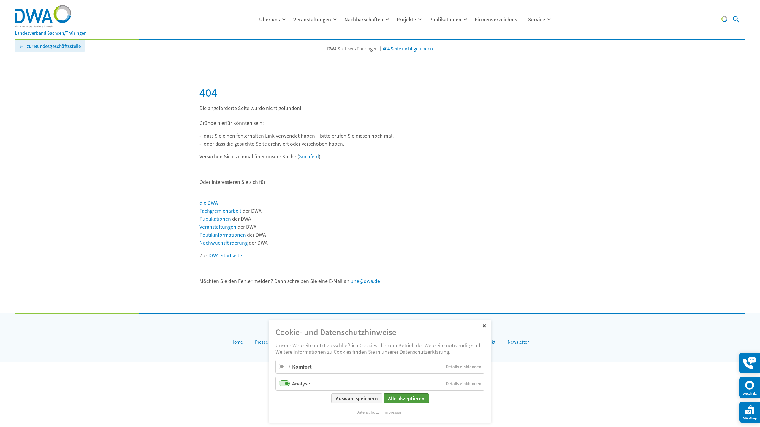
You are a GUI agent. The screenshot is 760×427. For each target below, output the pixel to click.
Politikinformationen (223, 234)
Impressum (394, 412)
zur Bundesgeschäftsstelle (54, 46)
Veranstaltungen (312, 19)
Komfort (302, 366)
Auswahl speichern (357, 398)
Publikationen (445, 19)
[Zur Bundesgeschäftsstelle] (724, 19)
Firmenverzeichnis (496, 19)
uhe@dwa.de (365, 280)
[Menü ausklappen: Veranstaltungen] (334, 19)
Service (536, 19)
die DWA (209, 202)
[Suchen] (736, 19)
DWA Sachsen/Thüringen (352, 48)
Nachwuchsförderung (224, 242)
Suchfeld (309, 156)
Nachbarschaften (363, 19)
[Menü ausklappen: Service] (548, 19)
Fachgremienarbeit (220, 210)
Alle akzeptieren (406, 398)
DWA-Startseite (225, 255)
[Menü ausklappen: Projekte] (419, 19)
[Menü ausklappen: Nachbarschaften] (387, 19)
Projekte (406, 19)
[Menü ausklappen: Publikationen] (465, 19)
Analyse (301, 383)
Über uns (269, 19)
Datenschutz (367, 412)
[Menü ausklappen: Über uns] (283, 19)
